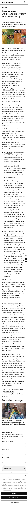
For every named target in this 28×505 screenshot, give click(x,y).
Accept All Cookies (14, 497)
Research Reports (8, 420)
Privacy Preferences (14, 502)
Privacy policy (7, 490)
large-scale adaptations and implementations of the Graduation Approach (13, 55)
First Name (6, 449)
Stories (4, 7)
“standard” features (8, 114)
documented (6, 315)
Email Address (7, 441)
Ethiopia (6, 234)
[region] (14, 489)
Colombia (9, 152)
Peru (5, 183)
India (18, 284)
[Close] (26, 476)
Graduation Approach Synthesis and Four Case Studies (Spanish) (14, 423)
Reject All (14, 493)
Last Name (6, 457)
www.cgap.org (9, 391)
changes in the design (9, 308)
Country (5, 465)
